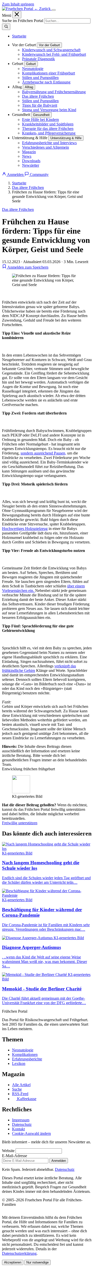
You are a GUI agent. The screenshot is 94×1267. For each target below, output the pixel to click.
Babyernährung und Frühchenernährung (54, 92)
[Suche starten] (6, 26)
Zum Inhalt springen (18, 4)
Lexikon (18, 1063)
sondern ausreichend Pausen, (43, 453)
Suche (17, 1089)
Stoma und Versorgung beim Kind (49, 110)
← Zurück (43, 8)
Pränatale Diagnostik (38, 59)
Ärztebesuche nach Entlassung (46, 82)
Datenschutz (22, 1124)
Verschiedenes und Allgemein (45, 147)
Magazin (29, 152)
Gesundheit (41, 115)
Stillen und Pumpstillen (40, 77)
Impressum (20, 1120)
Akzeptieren (12, 1262)
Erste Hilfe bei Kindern (40, 119)
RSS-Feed (20, 1094)
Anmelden (58, 1161)
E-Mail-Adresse (14, 1156)
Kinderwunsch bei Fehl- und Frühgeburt (54, 54)
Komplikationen (25, 1054)
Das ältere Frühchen (38, 96)
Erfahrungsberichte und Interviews (49, 143)
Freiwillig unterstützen (19, 823)
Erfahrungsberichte (27, 1059)
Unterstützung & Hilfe (65, 138)
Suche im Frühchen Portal (22, 20)
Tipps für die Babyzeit (39, 105)
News (26, 156)
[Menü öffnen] (54, 10)
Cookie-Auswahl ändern (31, 1133)
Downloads (31, 161)
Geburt (31, 64)
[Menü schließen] (16, 14)
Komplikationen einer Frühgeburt (48, 73)
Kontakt (18, 1129)
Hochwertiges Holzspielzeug (25, 528)
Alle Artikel (21, 1085)
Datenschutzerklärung (19, 1253)
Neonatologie (32, 68)
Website (8, 1151)
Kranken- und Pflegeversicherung (48, 133)
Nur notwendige (37, 1262)
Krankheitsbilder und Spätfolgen (47, 124)
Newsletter (30, 165)
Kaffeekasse (26, 1099)
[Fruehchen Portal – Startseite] (18, 8)
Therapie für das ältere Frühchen (47, 128)
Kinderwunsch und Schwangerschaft (51, 50)
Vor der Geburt (49, 45)
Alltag (29, 87)
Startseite (19, 36)
